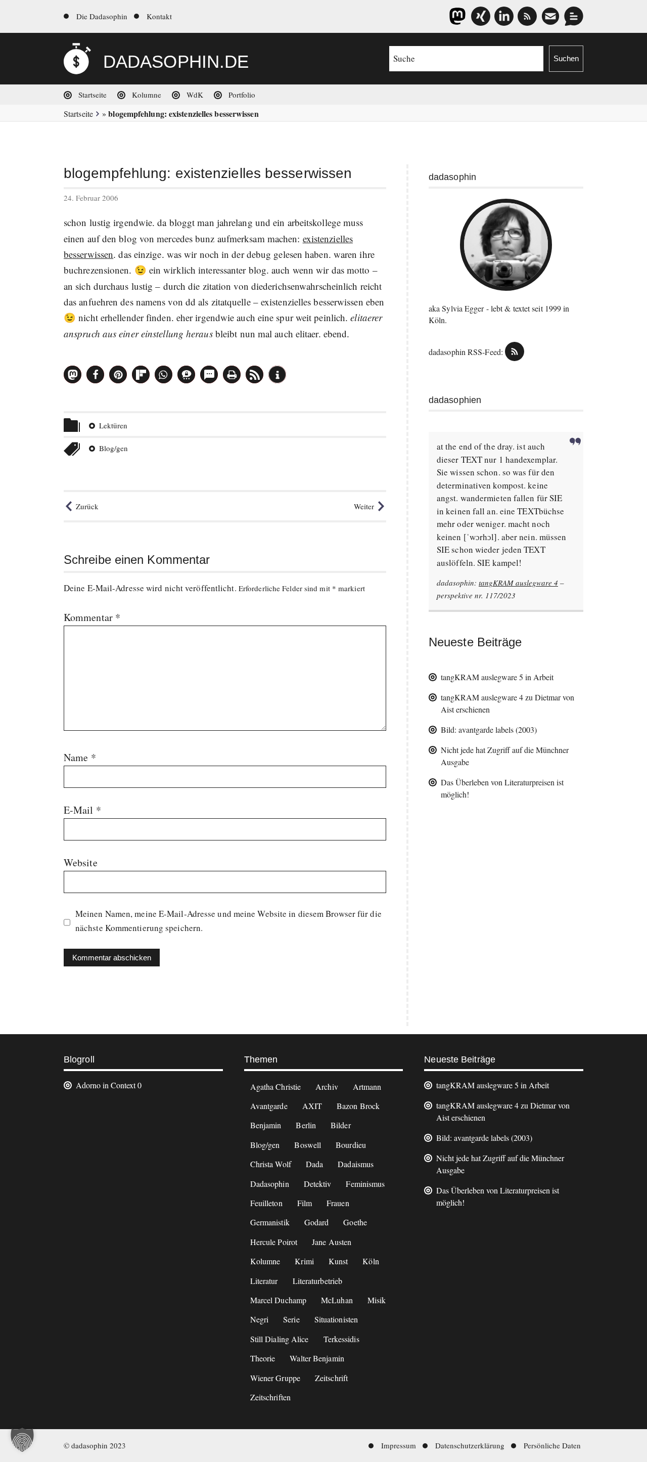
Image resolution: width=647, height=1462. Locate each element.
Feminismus (365, 1183)
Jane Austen (331, 1241)
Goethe (355, 1222)
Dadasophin (269, 1183)
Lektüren (113, 425)
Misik (376, 1300)
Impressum (398, 1445)
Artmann (367, 1086)
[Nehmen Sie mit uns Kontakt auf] (573, 16)
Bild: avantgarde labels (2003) (489, 729)
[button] (72, 374)
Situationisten (336, 1319)
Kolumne (146, 95)
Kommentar (92, 617)
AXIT (312, 1105)
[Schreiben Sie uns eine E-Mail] (550, 16)
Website (81, 862)
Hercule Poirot (273, 1241)
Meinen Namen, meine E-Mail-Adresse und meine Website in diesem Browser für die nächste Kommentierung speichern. (228, 921)
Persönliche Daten (552, 1445)
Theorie (262, 1358)
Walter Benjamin (317, 1358)
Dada (314, 1164)
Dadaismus (356, 1164)
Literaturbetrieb (318, 1280)
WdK (195, 95)
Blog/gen (113, 448)
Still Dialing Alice (279, 1339)
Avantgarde (269, 1105)
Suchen (566, 58)
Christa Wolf (270, 1164)
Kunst (338, 1261)
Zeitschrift (331, 1377)
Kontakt (159, 16)
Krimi (304, 1261)
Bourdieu (351, 1144)
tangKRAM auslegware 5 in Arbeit (497, 677)
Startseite (92, 95)
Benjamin (266, 1125)
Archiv (326, 1086)
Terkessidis (341, 1339)
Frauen (338, 1203)
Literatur (264, 1280)
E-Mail (82, 810)
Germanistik (270, 1222)
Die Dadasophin (101, 16)
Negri (259, 1319)
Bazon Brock (358, 1105)
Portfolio (241, 95)
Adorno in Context (105, 1085)
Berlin (306, 1125)
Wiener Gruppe (275, 1377)
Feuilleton (266, 1203)
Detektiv (318, 1183)
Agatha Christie (275, 1086)
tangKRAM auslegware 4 (518, 583)
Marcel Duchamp (278, 1300)
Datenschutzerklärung (469, 1445)
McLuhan (337, 1300)
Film (304, 1203)
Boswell (307, 1144)
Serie (291, 1319)
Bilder (341, 1125)
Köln (370, 1261)
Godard (316, 1222)
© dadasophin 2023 (95, 1445)
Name (80, 757)
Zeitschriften (270, 1397)
